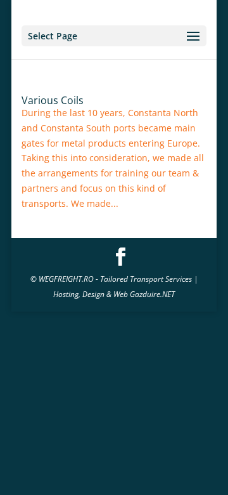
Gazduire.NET (152, 294)
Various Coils (53, 100)
